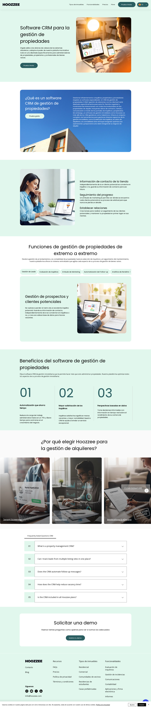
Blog (27, 672)
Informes (109, 696)
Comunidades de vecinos (90, 677)
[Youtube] (31, 691)
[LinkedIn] (41, 691)
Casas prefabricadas (87, 689)
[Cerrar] (148, 704)
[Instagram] (26, 691)
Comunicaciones (112, 679)
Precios (56, 672)
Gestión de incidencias (115, 674)
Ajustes (132, 705)
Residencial (84, 667)
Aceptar (141, 705)
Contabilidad (110, 684)
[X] (36, 691)
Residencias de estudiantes (85, 682)
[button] (126, 4)
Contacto (29, 667)
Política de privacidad (62, 677)
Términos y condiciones (63, 681)
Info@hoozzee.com (33, 696)
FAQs (55, 667)
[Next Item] (147, 491)
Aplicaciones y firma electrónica (114, 690)
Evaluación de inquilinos (111, 668)
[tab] (29, 272)
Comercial (83, 672)
